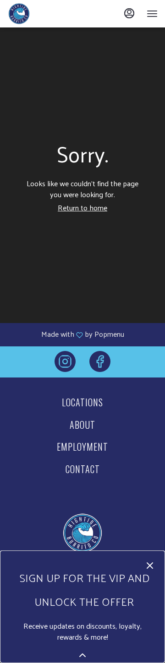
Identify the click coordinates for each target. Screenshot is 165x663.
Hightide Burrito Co (82, 533)
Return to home (82, 207)
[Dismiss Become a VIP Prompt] (150, 566)
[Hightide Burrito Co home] (48, 13)
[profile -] (129, 13)
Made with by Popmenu (65, 334)
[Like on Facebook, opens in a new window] (99, 364)
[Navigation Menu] (152, 14)
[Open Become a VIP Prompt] (82, 655)
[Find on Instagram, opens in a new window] (65, 364)
